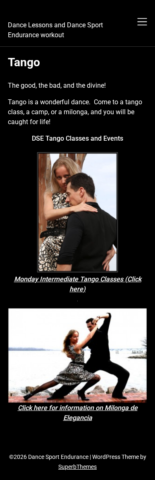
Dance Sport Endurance (65, 13)
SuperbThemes (77, 466)
